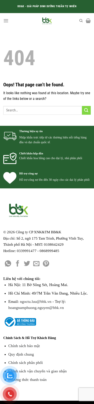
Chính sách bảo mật (24, 346)
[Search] (81, 21)
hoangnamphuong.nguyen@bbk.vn (36, 307)
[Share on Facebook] (17, 264)
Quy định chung (21, 354)
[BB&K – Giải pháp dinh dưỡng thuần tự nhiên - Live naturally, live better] (47, 20)
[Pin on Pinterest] (46, 264)
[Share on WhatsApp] (8, 264)
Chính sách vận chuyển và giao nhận (37, 371)
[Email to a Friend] (36, 264)
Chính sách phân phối (25, 362)
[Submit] (86, 110)
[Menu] (6, 20)
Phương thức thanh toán (27, 379)
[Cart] (88, 21)
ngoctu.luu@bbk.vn (35, 301)
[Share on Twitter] (27, 264)
